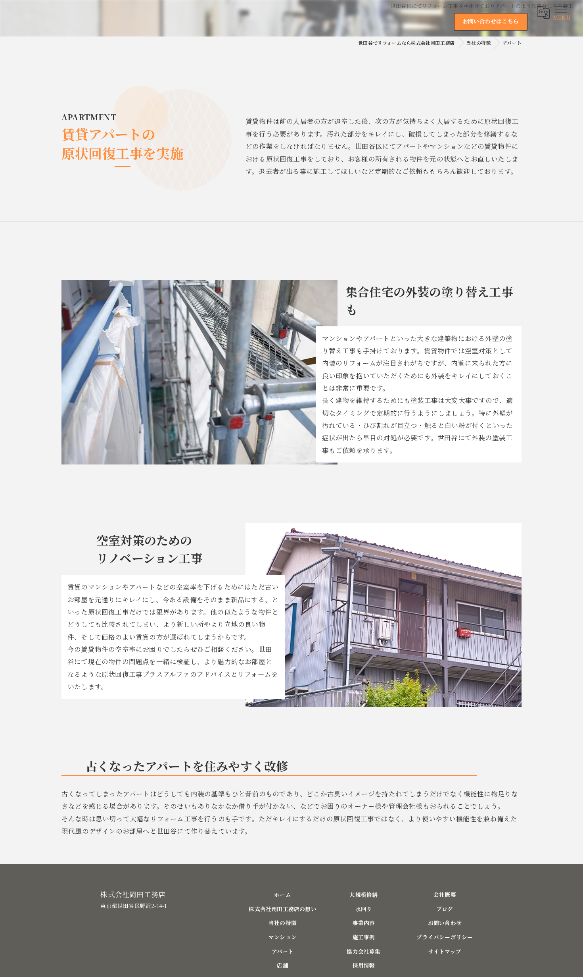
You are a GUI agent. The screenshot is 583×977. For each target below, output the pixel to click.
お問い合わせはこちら (490, 21)
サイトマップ (444, 951)
